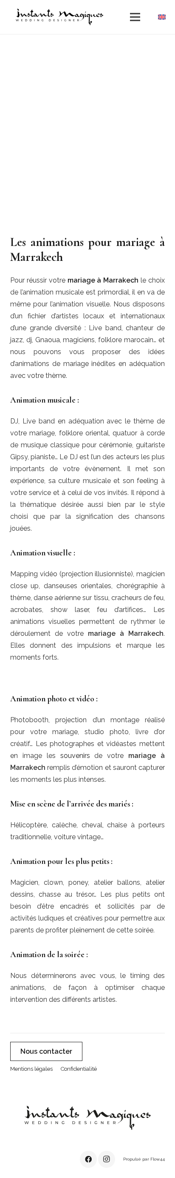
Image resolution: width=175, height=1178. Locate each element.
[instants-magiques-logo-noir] (59, 17)
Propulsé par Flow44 (144, 1159)
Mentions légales (31, 1069)
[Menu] (135, 17)
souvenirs (75, 756)
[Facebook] (88, 1159)
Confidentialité (79, 1069)
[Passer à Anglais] (163, 17)
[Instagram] (106, 1159)
